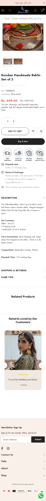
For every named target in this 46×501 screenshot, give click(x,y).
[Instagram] (8, 448)
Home (7, 18)
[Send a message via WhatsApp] (41, 496)
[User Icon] (35, 10)
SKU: (3, 90)
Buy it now (23, 141)
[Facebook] (2, 448)
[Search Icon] (12, 10)
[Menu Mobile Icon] (2, 10)
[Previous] (6, 37)
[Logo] (23, 10)
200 (7, 187)
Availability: (6, 94)
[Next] (40, 37)
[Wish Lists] (33, 131)
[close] (44, 2)
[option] (23, 37)
